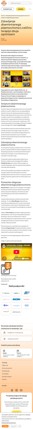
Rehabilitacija (5, 371)
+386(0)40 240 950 (12, 339)
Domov (3, 15)
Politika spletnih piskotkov (9, 422)
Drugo (2, 38)
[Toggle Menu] (29, 9)
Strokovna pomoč (7, 368)
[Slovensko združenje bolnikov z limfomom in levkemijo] (4, 3)
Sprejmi (5, 426)
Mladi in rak (5, 365)
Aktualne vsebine (7, 376)
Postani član (7, 9)
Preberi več (4, 284)
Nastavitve (13, 426)
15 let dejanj (5, 373)
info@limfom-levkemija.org (15, 332)
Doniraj (20, 9)
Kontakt (4, 379)
